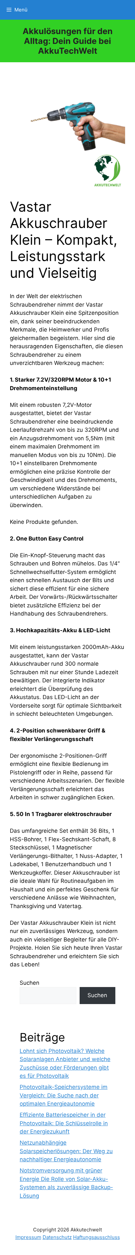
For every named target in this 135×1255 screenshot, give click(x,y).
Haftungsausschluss (96, 1237)
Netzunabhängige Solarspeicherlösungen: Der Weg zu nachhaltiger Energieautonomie (66, 1151)
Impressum (28, 1237)
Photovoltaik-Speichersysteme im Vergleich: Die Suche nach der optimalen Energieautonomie (63, 1095)
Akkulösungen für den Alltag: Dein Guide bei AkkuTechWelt (68, 41)
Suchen (29, 982)
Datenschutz (57, 1237)
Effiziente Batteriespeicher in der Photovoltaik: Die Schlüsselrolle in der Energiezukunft (64, 1123)
